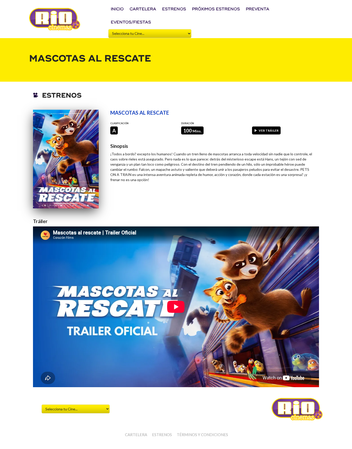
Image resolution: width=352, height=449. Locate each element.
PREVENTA (257, 9)
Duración (187, 123)
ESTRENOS (174, 9)
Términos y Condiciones (202, 434)
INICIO (117, 9)
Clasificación (119, 123)
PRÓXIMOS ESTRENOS (216, 9)
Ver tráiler (269, 130)
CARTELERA (143, 9)
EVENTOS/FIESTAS (131, 22)
